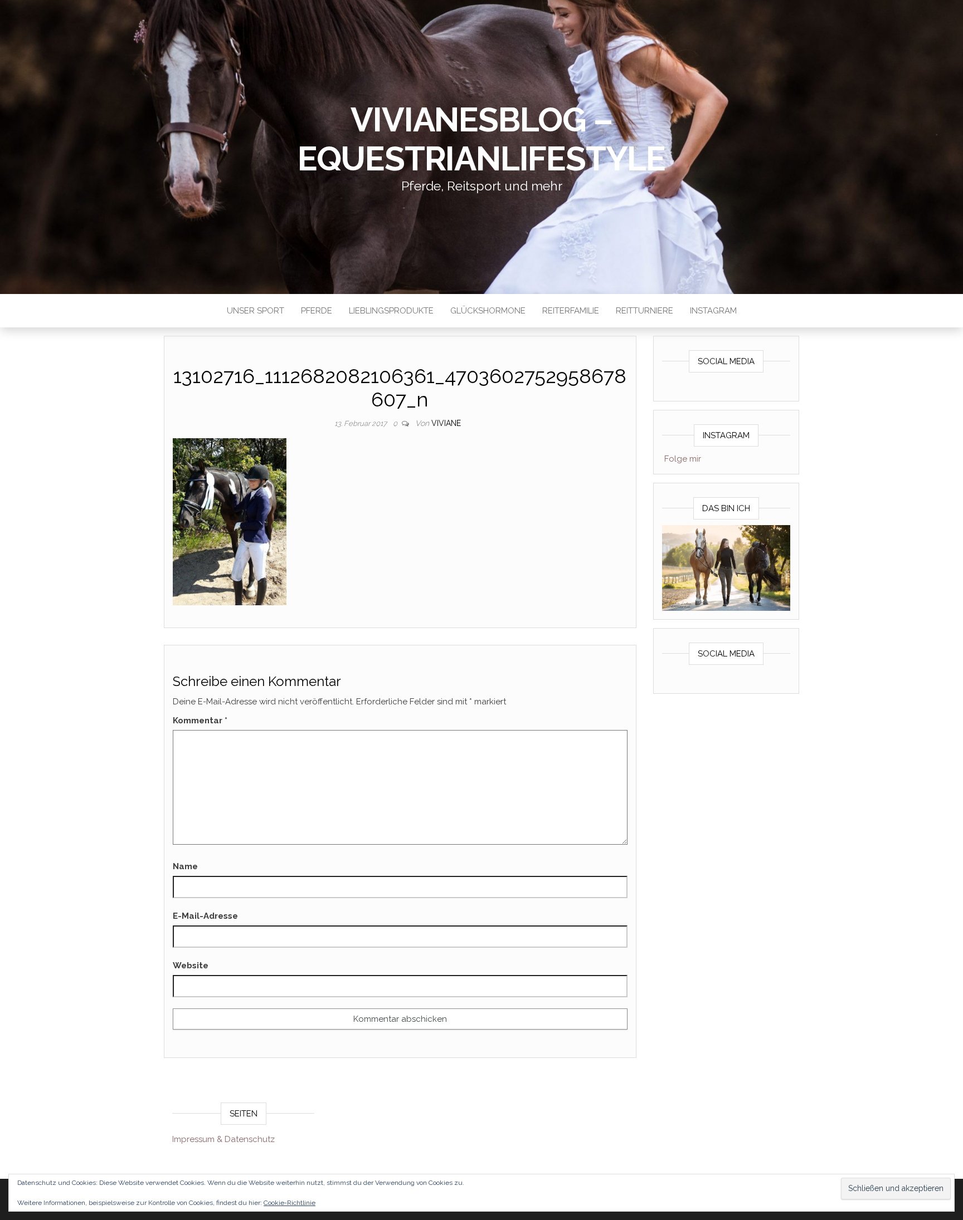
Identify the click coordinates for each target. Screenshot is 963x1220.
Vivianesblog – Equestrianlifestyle (481, 139)
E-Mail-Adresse (205, 916)
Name (185, 866)
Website (190, 966)
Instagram (713, 311)
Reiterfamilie (570, 311)
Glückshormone (488, 311)
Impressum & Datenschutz (223, 1139)
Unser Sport (255, 311)
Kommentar (200, 721)
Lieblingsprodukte (391, 311)
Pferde (316, 311)
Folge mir (682, 459)
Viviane (446, 423)
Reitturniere (644, 311)
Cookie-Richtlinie (289, 1203)
